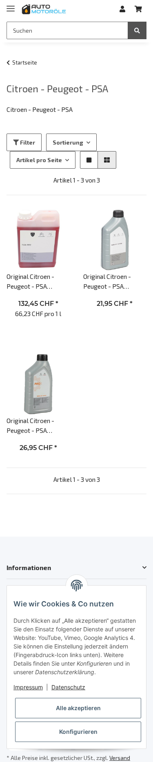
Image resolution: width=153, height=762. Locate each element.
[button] (122, 9)
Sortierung (68, 142)
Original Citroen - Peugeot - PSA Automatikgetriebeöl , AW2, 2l (37, 281)
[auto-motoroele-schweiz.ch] (44, 9)
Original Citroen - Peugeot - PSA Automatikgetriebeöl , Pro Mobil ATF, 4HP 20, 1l (38, 426)
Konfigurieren (78, 731)
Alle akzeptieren (78, 707)
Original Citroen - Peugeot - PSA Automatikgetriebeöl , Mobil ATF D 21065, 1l (113, 281)
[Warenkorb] (138, 9)
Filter (27, 142)
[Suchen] (137, 30)
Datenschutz (68, 687)
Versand (119, 757)
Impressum (28, 687)
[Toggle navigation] (11, 5)
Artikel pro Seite (39, 159)
